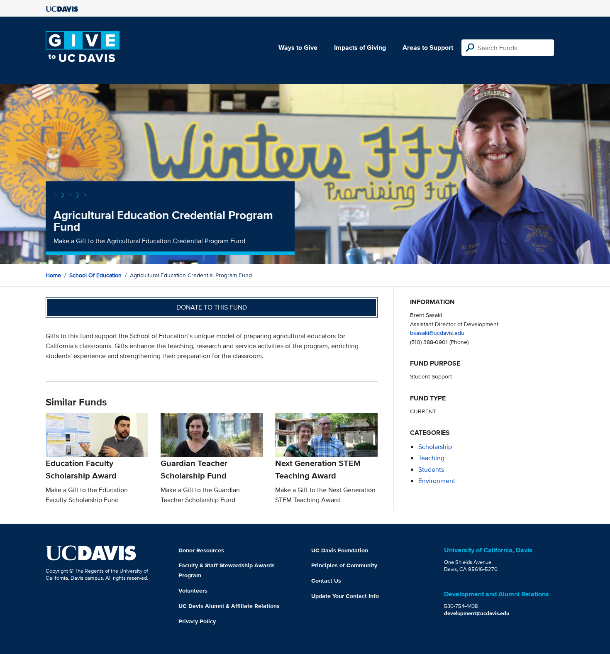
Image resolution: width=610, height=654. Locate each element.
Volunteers (192, 590)
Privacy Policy (197, 621)
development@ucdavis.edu (477, 613)
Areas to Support (428, 47)
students (431, 469)
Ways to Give (297, 47)
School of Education (95, 275)
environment (436, 481)
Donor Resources (201, 550)
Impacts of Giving (360, 47)
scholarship (435, 446)
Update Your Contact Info (345, 596)
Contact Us (326, 580)
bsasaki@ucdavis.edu (437, 332)
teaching (431, 458)
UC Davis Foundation (339, 550)
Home (53, 275)
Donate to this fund (211, 307)
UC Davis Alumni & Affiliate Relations (229, 606)
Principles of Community (344, 565)
